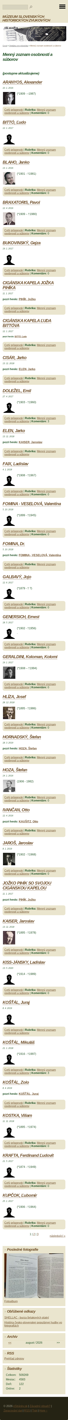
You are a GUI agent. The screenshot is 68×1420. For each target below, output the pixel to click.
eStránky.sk (20, 1406)
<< (9, 1342)
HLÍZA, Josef (14, 696)
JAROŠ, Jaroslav (18, 843)
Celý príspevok (13, 109)
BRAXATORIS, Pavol (21, 202)
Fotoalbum (11, 1301)
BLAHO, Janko (16, 162)
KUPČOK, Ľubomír (20, 1195)
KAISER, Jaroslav (30, 442)
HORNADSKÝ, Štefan (22, 737)
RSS (27, 1410)
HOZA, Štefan (28, 748)
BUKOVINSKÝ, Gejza (21, 242)
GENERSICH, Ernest (21, 616)
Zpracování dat (12, 1410)
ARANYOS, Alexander (22, 82)
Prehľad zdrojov (14, 1358)
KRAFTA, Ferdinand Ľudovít (28, 1155)
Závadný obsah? (40, 1406)
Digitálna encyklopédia (18, 46)
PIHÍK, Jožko (27, 299)
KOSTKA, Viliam (17, 1115)
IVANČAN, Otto (16, 809)
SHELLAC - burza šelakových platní (26, 1317)
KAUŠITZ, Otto (28, 821)
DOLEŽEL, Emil (17, 390)
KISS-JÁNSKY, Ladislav (24, 962)
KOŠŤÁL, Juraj (16, 1002)
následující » (57, 1235)
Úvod (5, 46)
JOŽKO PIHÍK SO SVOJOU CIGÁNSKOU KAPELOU (27, 885)
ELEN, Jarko (27, 369)
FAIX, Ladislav (15, 463)
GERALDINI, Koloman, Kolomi (30, 656)
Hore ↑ (43, 1410)
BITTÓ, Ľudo (14, 122)
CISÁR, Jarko (15, 357)
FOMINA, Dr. (14, 543)
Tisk (34, 1410)
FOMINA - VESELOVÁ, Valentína (32, 503)
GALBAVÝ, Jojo (17, 576)
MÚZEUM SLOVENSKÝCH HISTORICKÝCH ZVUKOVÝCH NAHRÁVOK (26, 20)
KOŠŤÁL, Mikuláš (19, 1042)
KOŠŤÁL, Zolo (16, 1082)
